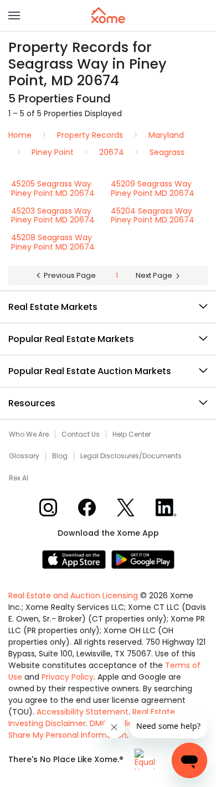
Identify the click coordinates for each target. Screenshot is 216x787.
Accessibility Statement (82, 711)
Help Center (131, 434)
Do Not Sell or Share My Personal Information (100, 729)
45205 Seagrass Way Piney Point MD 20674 (53, 188)
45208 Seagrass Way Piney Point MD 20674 (53, 242)
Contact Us (80, 434)
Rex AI (18, 478)
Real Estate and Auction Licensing (73, 595)
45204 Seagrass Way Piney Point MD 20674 (152, 215)
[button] (14, 15)
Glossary (24, 456)
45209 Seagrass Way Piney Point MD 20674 (152, 188)
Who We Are (29, 434)
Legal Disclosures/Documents (131, 456)
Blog (60, 456)
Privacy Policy (68, 676)
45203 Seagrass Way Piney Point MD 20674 (53, 215)
